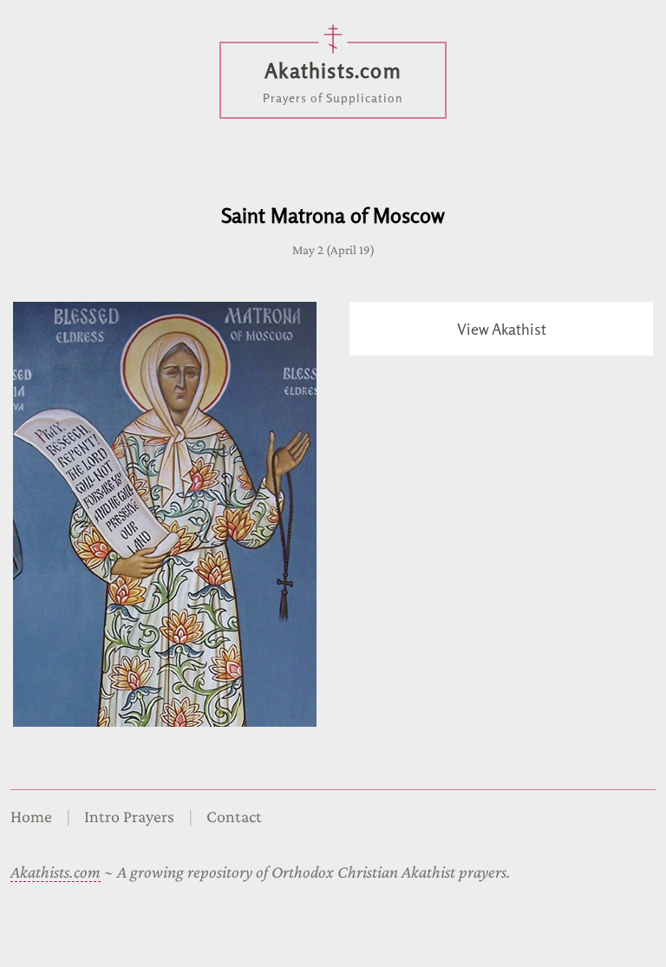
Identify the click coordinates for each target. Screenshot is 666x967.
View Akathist (501, 328)
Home (31, 816)
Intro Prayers (129, 816)
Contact (234, 816)
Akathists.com (55, 871)
